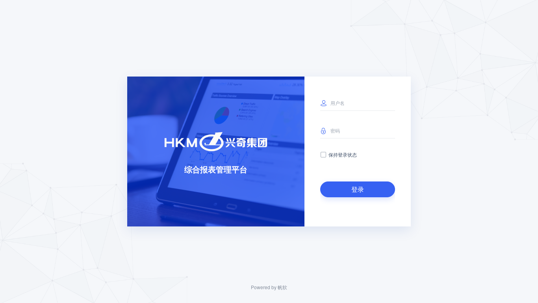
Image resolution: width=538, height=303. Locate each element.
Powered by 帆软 (269, 287)
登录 (357, 189)
